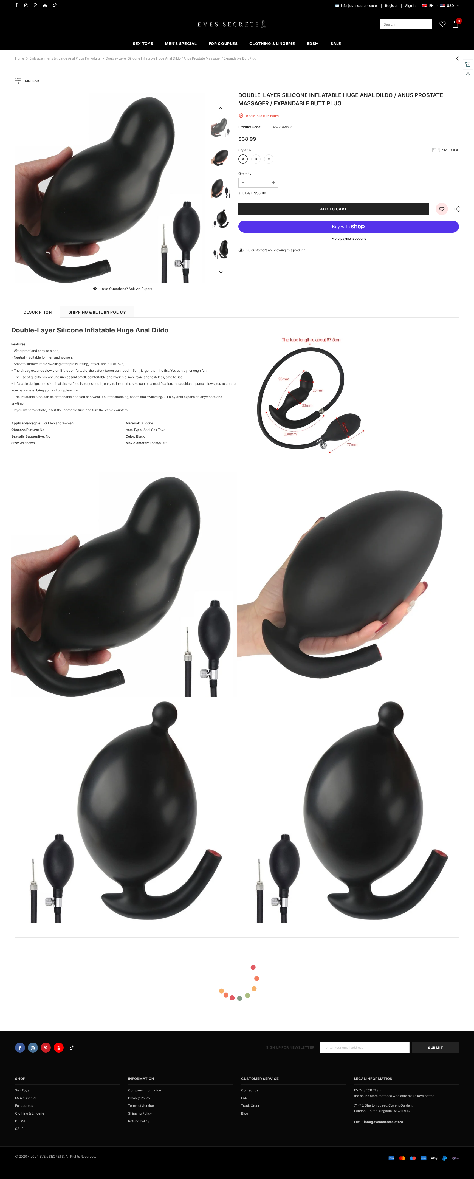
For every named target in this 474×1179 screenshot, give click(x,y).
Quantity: (245, 173)
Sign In (410, 6)
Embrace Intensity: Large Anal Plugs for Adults (64, 58)
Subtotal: (245, 193)
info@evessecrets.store (359, 6)
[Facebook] (18, 5)
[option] (110, 188)
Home (19, 58)
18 (248, 250)
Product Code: (249, 127)
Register (391, 6)
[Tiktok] (55, 5)
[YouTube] (46, 5)
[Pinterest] (37, 5)
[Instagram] (27, 5)
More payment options (349, 238)
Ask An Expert (140, 289)
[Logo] (231, 24)
